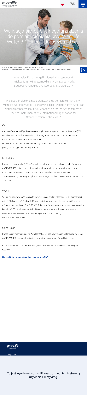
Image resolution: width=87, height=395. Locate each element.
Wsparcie (11, 354)
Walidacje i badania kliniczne (34, 67)
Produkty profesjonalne (15, 67)
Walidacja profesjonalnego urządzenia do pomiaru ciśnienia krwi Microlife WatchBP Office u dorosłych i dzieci (36, 69)
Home (4, 67)
